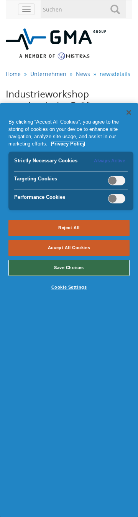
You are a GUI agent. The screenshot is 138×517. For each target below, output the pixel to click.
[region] (69, 310)
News (83, 74)
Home (13, 74)
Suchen (116, 9)
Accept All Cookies (69, 247)
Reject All (69, 227)
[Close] (128, 112)
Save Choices (69, 267)
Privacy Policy (68, 144)
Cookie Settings (69, 287)
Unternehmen (48, 74)
